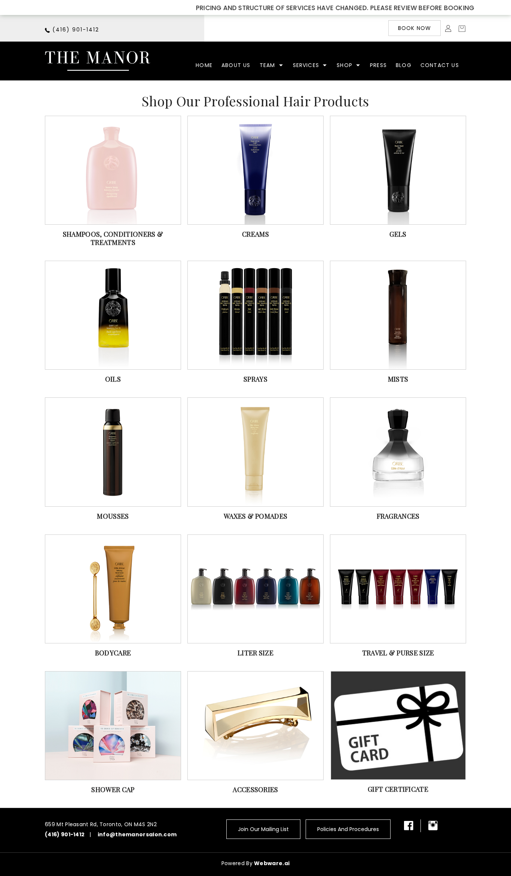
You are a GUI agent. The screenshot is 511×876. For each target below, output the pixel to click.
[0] (460, 28)
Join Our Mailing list (263, 829)
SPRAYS (255, 379)
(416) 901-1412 (75, 29)
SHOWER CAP (112, 789)
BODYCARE (113, 652)
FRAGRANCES (398, 516)
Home (204, 65)
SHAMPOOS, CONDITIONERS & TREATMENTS (113, 238)
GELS (397, 234)
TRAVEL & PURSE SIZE (398, 652)
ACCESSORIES (255, 789)
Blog (403, 65)
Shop (344, 65)
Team (267, 65)
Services (306, 65)
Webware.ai (272, 863)
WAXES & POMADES (256, 516)
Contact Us (439, 65)
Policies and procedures (348, 829)
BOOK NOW (414, 28)
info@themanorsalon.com (137, 834)
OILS (113, 379)
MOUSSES (113, 516)
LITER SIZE (255, 652)
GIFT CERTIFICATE (398, 789)
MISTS (398, 379)
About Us (236, 65)
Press (378, 65)
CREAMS (255, 234)
